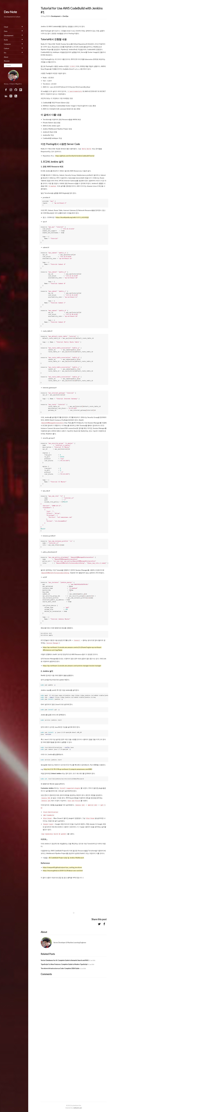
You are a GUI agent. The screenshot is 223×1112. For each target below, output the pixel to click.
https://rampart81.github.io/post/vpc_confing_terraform (62, 867)
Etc (5, 53)
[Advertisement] (74, 894)
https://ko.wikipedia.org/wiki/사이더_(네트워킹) (72, 217)
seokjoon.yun (77, 1108)
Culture (6, 48)
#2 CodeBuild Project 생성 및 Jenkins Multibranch (66, 858)
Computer (7, 44)
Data (5, 31)
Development (55, 16)
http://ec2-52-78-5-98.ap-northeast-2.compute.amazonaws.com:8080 (68, 769)
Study (6, 40)
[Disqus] (74, 1004)
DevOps (65, 16)
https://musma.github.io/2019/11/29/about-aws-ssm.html (63, 870)
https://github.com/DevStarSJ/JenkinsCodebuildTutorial (74, 156)
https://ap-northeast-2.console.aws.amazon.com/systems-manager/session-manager (72, 666)
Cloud (6, 27)
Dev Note (10, 12)
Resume (6, 61)
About (6, 57)
